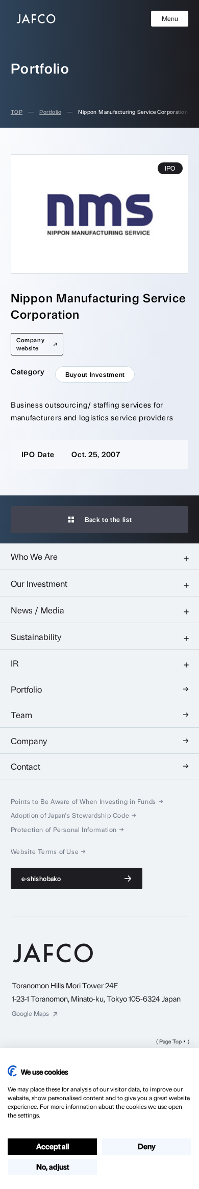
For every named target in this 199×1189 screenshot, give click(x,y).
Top (16, 111)
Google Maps (30, 1013)
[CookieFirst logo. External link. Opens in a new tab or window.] (12, 1071)
